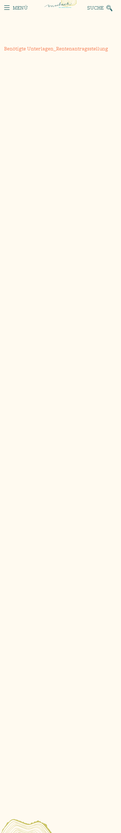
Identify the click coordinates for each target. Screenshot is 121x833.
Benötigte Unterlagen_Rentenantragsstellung (56, 49)
